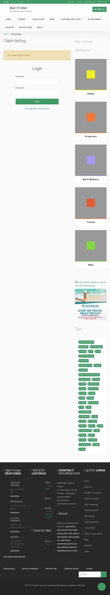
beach (97, 365)
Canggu (49, 511)
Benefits (83, 370)
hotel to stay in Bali (69, 530)
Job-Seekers (85, 412)
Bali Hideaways (86, 356)
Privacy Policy (8, 569)
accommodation (86, 342)
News (52, 19)
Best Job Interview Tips (89, 375)
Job (89, 407)
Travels (91, 222)
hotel (82, 398)
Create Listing (25, 27)
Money (83, 426)
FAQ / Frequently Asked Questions (91, 507)
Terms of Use (51, 569)
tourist (83, 435)
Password (20, 88)
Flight (92, 393)
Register (71, 2)
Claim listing (89, 516)
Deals (82, 384)
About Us (88, 487)
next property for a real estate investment (68, 540)
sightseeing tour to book (67, 551)
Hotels (90, 93)
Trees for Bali (51, 541)
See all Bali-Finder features (14, 557)
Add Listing (102, 2)
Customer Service (91, 499)
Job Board (84, 416)
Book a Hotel (39, 19)
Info (81, 407)
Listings (21, 19)
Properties (91, 136)
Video (96, 444)
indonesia (94, 403)
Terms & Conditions (30, 569)
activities (84, 347)
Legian (49, 485)
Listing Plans (89, 528)
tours (92, 435)
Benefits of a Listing (92, 493)
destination (93, 384)
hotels (90, 398)
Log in (37, 101)
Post (100, 426)
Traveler (93, 440)
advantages (97, 347)
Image (83, 403)
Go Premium (90, 2)
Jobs (95, 416)
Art (91, 351)
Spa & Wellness (90, 179)
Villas (91, 265)
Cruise (96, 379)
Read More (14, 496)
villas (82, 449)
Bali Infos (84, 360)
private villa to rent (64, 533)
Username (20, 76)
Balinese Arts (85, 365)
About (40, 27)
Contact (89, 569)
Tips (97, 430)
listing (82, 421)
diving (82, 389)
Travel (82, 440)
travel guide (85, 444)
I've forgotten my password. (37, 108)
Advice (83, 351)
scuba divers (85, 430)
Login (79, 2)
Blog (86, 540)
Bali (98, 351)
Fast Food (94, 389)
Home (8, 19)
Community (85, 379)
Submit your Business (93, 534)
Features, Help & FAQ (71, 19)
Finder (83, 393)
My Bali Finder (94, 19)
